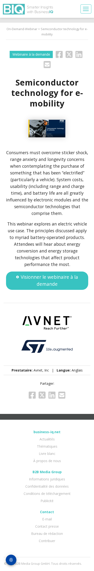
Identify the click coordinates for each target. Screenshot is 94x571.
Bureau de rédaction (47, 533)
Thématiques (47, 446)
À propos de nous (47, 460)
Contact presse (47, 526)
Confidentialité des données (47, 486)
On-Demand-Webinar (22, 29)
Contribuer (47, 540)
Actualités (47, 439)
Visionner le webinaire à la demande (49, 280)
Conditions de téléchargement (47, 493)
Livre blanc (47, 453)
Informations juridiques (47, 479)
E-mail (47, 519)
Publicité (47, 500)
